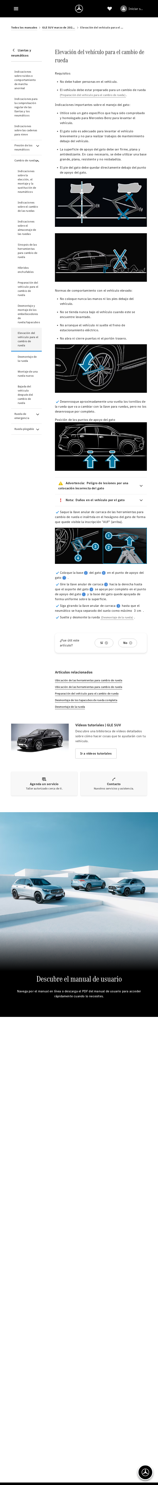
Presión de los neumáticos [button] (23, 147)
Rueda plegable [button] (24, 429)
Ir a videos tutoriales (96, 753)
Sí (101, 643)
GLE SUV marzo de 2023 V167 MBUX (58, 28)
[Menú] (16, 8)
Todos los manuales (24, 28)
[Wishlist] (109, 8)
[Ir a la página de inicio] (79, 8)
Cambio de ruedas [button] (25, 160)
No (125, 643)
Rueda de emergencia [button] (21, 416)
